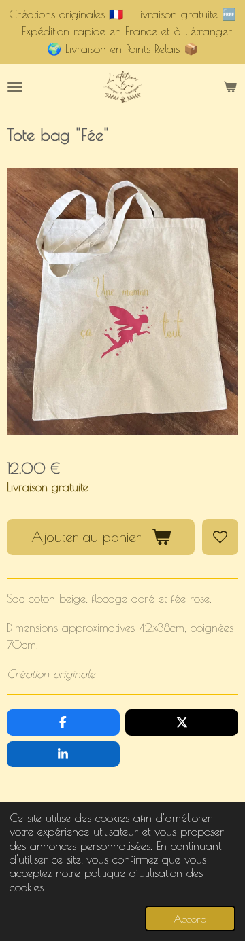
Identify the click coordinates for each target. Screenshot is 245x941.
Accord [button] (190, 918)
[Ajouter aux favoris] (220, 537)
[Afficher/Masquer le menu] (15, 87)
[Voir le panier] (230, 87)
